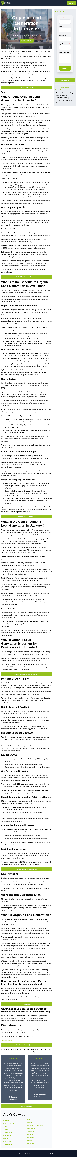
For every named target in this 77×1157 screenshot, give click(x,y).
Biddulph (30, 1134)
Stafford (6, 1129)
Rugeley (4, 1040)
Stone (5, 1126)
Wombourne (31, 1143)
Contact (71, 3)
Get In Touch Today (26, 87)
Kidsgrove (30, 1137)
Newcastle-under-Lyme (35, 1125)
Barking (10, 1040)
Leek (29, 1119)
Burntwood (7, 1141)
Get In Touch (65, 80)
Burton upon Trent (9, 1123)
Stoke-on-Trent (8, 1144)
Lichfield (6, 1138)
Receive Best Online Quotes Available (26, 674)
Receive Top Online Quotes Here (26, 869)
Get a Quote (25, 40)
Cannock (30, 1122)
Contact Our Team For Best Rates (26, 276)
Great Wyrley (31, 1128)
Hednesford (7, 1135)
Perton (29, 1140)
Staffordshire (7, 1132)
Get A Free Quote (26, 1106)
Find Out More (26, 1004)
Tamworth (30, 1131)
